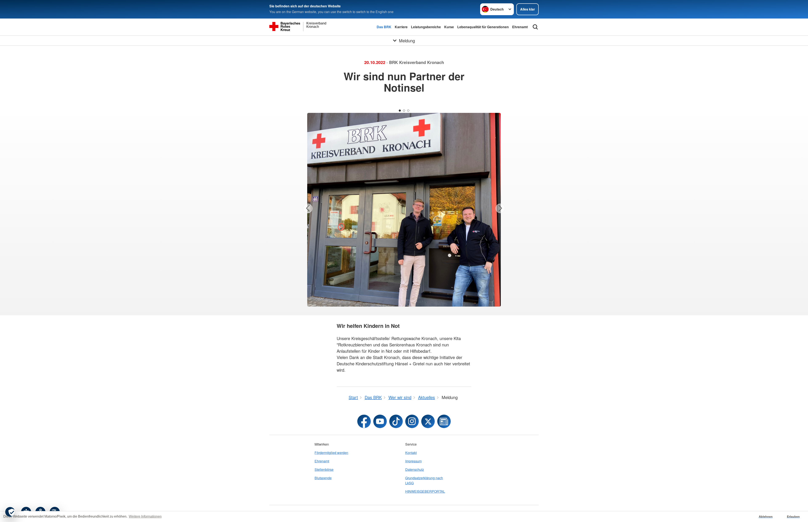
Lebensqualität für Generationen (483, 26)
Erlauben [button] (793, 516)
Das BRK (384, 26)
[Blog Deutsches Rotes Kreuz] (444, 421)
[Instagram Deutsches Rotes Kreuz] (412, 421)
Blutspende (323, 477)
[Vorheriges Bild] (307, 208)
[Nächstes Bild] (500, 208)
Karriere (401, 26)
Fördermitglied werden (331, 452)
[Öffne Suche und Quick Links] (535, 27)
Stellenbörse (324, 469)
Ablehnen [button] (766, 516)
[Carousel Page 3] (408, 110)
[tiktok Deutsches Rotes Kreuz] (396, 421)
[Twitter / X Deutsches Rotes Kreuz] (428, 421)
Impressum (413, 461)
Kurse (449, 26)
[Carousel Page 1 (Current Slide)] (400, 110)
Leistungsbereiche (426, 26)
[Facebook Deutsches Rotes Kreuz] (364, 421)
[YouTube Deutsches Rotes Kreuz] (380, 421)
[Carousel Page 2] (404, 110)
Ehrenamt (520, 26)
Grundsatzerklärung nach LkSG (424, 480)
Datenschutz (414, 469)
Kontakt (411, 452)
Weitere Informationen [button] (145, 516)
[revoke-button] (10, 512)
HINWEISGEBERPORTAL (425, 491)
